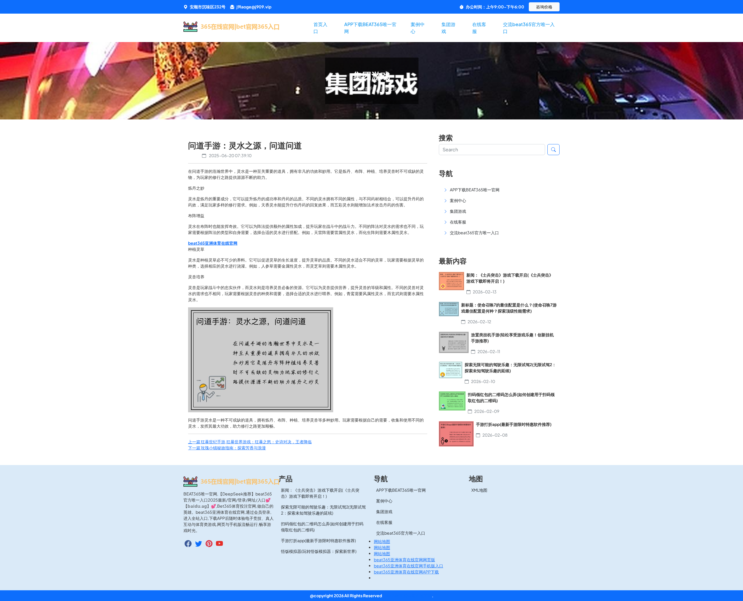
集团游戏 (448, 27)
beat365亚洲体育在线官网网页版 (404, 559)
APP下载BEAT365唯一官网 (370, 27)
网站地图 (382, 541)
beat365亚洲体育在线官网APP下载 (406, 571)
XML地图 (479, 490)
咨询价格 (544, 6)
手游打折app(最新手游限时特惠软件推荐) (318, 540)
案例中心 (418, 27)
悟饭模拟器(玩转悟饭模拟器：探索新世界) (318, 551)
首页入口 (320, 27)
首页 (329, 88)
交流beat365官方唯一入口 (529, 27)
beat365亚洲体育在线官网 (407, 595)
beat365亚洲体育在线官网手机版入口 (408, 565)
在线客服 (479, 27)
